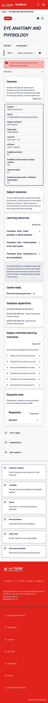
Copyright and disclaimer (17, 687)
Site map (11, 651)
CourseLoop (41, 700)
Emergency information (16, 615)
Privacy (10, 675)
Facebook (8, 581)
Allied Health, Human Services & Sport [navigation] (24, 117)
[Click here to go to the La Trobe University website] (7, 5)
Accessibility (12, 664)
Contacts (11, 640)
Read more (37, 99)
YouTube (21, 581)
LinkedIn (30, 581)
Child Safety (12, 627)
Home (4, 12)
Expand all (36, 225)
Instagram (39, 581)
